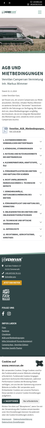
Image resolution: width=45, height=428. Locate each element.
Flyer (4, 327)
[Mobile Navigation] (40, 11)
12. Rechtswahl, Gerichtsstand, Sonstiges (19, 236)
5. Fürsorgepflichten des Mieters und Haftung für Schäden (20, 173)
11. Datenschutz (11, 229)
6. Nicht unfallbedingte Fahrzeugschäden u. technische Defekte (19, 182)
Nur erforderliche (30, 401)
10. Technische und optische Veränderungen (17, 222)
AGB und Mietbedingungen (13, 338)
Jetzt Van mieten (12, 282)
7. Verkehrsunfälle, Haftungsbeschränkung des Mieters (17, 194)
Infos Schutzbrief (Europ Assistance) (17, 341)
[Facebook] (4, 3)
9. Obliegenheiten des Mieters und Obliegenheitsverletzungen (20, 214)
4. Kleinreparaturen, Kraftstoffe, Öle (20, 164)
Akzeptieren (11, 401)
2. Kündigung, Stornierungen (18, 148)
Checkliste (6, 334)
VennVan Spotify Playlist (12, 348)
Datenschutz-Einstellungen (13, 422)
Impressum (6, 419)
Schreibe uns (10, 277)
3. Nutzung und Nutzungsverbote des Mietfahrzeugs (20, 155)
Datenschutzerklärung (22, 419)
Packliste (5, 331)
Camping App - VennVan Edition (15, 344)
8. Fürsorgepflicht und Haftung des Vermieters (21, 205)
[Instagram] (9, 3)
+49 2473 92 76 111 (36, 4)
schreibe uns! (37, 2)
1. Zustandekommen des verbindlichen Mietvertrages (18, 142)
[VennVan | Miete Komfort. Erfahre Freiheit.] (9, 12)
